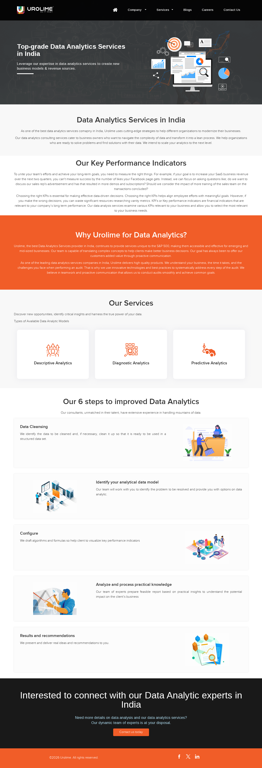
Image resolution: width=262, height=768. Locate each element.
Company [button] (135, 9)
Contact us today (131, 732)
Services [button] (163, 9)
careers (207, 9)
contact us (232, 9)
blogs (187, 9)
